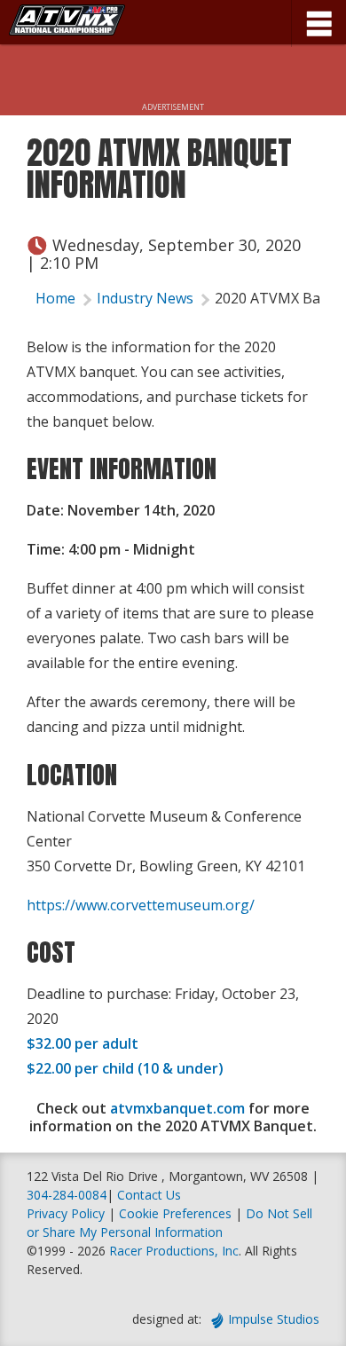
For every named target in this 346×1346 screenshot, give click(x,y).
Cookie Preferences (177, 1213)
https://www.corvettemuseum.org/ (141, 905)
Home (55, 298)
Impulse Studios (273, 1319)
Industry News (145, 298)
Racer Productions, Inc (174, 1250)
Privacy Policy (66, 1213)
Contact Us (149, 1194)
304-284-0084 (66, 1194)
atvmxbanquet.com (177, 1108)
